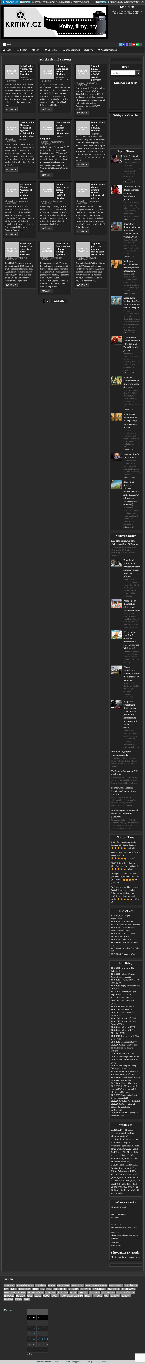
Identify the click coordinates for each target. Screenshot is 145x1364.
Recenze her (83, 1292)
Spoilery (55, 1295)
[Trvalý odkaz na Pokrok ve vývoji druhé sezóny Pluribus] (47, 72)
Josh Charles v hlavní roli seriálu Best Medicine (26, 70)
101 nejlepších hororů (25, 1285)
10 (29, 1334)
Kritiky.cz (127, 7)
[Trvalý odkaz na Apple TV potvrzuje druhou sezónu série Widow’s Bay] (83, 249)
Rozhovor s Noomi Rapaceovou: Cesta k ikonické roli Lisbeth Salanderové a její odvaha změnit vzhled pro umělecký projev (125, 893)
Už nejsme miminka (130, 1057)
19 (39, 1339)
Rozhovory (20, 1295)
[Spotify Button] (137, 44)
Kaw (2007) (128, 1187)
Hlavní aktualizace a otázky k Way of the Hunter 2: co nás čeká (131, 673)
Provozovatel (89, 50)
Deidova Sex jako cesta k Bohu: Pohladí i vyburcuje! (124, 1107)
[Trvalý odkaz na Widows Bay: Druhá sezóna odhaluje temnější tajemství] (47, 249)
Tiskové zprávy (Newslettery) (72, 1295)
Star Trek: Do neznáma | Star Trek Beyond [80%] (123, 1001)
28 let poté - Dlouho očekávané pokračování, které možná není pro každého (125, 877)
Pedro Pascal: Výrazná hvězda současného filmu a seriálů (123, 791)
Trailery (88, 1295)
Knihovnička (73, 1289)
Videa (106, 1295)
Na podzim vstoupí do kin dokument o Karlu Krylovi (124, 1048)
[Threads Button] (127, 44)
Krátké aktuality (99, 1289)
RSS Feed (115, 1217)
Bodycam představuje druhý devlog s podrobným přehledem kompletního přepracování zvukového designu (130, 714)
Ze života (18, 1299)
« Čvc (29, 1354)
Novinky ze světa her (35, 1292)
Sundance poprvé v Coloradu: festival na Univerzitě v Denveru (125, 813)
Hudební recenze (60, 1289)
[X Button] (120, 44)
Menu (9, 44)
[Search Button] (140, 44)
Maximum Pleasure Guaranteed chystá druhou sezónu (26, 191)
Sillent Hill (126, 939)
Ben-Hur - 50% (127, 1054)
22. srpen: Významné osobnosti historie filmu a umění (125, 1145)
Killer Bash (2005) (129, 1184)
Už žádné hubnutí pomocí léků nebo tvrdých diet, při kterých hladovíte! (124, 1089)
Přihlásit (114, 1207)
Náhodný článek (109, 50)
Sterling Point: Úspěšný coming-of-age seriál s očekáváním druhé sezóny (27, 129)
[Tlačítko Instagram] (130, 44)
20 (43, 1339)
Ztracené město (129, 954)
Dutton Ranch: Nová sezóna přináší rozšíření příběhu (62, 191)
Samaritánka (127, 922)
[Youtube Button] (133, 44)
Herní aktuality (24, 1289)
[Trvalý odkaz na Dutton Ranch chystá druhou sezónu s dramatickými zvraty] (83, 190)
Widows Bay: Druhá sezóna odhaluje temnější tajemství (63, 249)
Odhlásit (122, 1207)
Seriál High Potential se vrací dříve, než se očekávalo (26, 249)
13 (43, 1334)
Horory (36, 1289)
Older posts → (60, 300)
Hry (37, 50)
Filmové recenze (131, 1285)
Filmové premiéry (115, 1285)
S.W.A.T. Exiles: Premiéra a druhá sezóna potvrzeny (96, 73)
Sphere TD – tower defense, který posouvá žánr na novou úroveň (130, 420)
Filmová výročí (77, 1285)
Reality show (63, 1292)
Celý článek (12, 109)
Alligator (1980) (128, 1027)
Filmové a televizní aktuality (96, 1285)
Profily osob (50, 1292)
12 (39, 1334)
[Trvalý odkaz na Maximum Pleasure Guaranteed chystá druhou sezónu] (12, 190)
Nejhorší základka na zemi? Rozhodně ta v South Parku (124, 1161)
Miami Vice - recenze (130, 925)
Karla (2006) (130, 1181)
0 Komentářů (11, 81)
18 (34, 1339)
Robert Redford (128, 1006)
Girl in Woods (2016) (130, 1101)
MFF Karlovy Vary (128, 1289)
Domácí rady (41, 1285)
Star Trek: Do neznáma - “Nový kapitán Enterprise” (122, 1012)
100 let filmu (9, 1285)
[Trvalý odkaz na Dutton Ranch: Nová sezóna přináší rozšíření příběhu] (47, 190)
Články (26, 1299)
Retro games (9, 1295)
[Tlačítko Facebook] (123, 44)
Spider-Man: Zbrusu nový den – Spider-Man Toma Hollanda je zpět (131, 344)
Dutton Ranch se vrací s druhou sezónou (98, 126)
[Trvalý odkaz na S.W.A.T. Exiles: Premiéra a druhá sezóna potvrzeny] (83, 72)
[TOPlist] (8, 1310)
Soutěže (38, 1295)
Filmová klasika (63, 1285)
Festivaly (51, 1285)
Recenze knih (95, 1292)
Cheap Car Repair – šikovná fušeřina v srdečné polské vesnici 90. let (131, 230)
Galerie (13, 1289)
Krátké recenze (113, 1289)
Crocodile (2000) (128, 1018)
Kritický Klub (86, 1289)
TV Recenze (98, 1295)
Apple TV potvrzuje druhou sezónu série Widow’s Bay (97, 249)
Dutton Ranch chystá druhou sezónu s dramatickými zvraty (98, 191)
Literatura (52, 50)
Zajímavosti (115, 1295)
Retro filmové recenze (125, 1292)
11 (34, 1334)
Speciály (46, 1295)
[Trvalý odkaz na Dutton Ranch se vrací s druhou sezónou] (83, 128)
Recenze (73, 1292)
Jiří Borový (24, 78)
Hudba (48, 1289)
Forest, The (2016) (129, 1083)
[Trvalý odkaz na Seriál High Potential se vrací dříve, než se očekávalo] (12, 249)
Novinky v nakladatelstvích (14, 1292)
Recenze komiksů (108, 1292)
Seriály (23, 50)
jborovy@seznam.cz (131, 1257)
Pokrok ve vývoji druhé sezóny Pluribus (62, 70)
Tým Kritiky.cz (73, 50)
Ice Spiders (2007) (129, 1042)
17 (29, 1339)
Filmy (8, 50)
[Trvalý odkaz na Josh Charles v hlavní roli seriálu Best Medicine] (12, 72)
